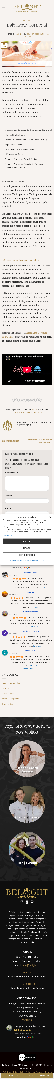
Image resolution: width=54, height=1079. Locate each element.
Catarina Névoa (30, 651)
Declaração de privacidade (30, 560)
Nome (8, 495)
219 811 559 (29, 983)
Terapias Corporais (10, 698)
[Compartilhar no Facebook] (19, 400)
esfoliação (12, 412)
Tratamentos (7, 704)
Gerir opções (27, 555)
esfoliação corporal (23, 412)
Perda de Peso (8, 693)
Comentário (11, 472)
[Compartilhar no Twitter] (24, 400)
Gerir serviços (8, 535)
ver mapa (27, 1019)
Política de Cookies (16, 560)
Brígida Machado (30, 612)
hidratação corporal (37, 412)
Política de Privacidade (13, 1072)
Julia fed (30, 592)
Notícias (27, 21)
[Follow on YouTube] (32, 902)
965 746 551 (29, 972)
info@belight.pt (30, 965)
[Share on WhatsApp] (14, 400)
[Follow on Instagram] (27, 902)
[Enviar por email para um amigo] (29, 400)
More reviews (27, 669)
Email (9, 508)
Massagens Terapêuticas (12, 683)
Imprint (42, 560)
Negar (27, 548)
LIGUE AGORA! (14, 1076)
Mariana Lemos (30, 573)
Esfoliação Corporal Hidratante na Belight (20, 260)
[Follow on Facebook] (22, 902)
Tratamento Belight (10, 440)
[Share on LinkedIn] (39, 400)
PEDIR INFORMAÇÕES (39, 1076)
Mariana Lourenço (31, 631)
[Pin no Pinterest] (34, 400)
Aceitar (26, 542)
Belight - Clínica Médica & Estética (31, 1026)
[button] (50, 517)
